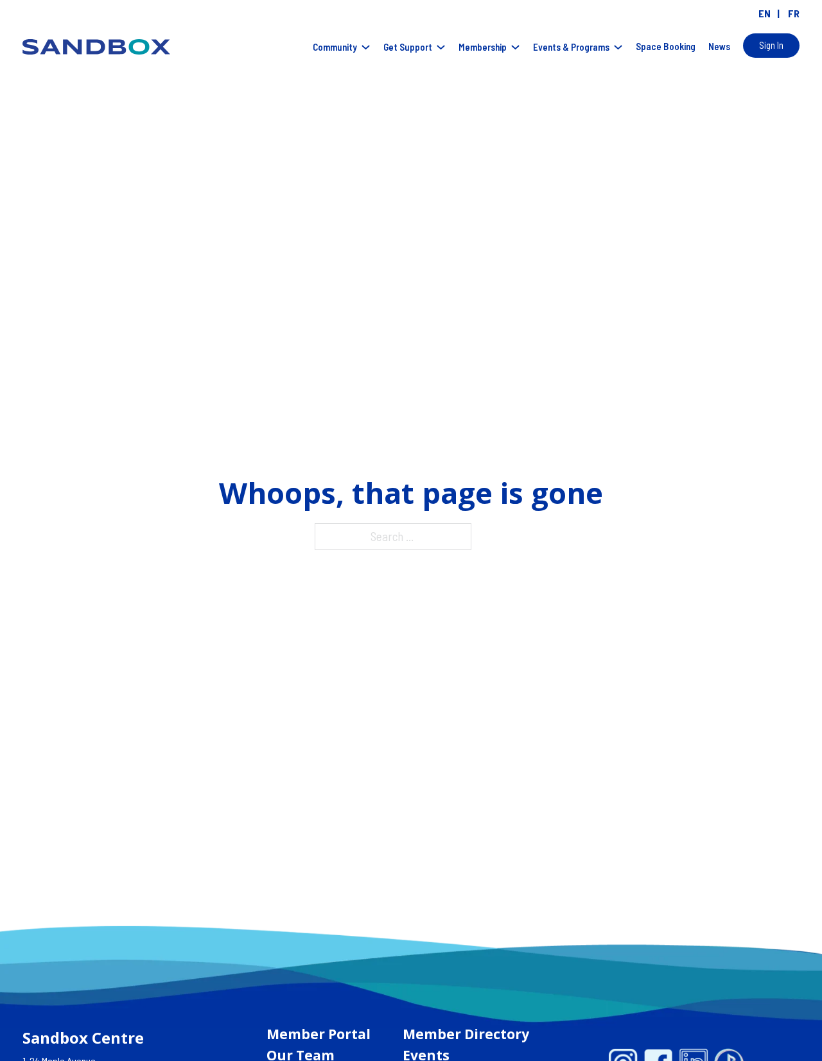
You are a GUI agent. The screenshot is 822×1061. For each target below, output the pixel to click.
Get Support (407, 47)
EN (764, 13)
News (719, 46)
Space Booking (665, 46)
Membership (483, 47)
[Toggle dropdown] (366, 47)
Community (335, 47)
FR (794, 13)
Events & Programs (571, 47)
